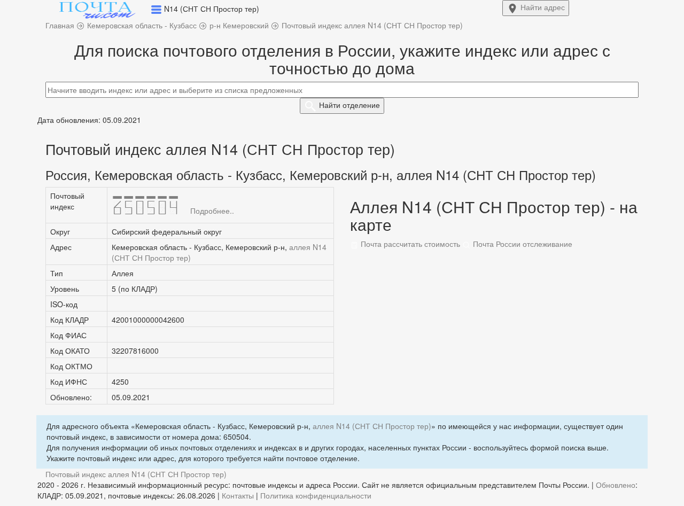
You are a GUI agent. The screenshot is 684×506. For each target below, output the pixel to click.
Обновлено (615, 484)
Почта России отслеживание (521, 243)
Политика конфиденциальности (315, 495)
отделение (349, 104)
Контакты (238, 495)
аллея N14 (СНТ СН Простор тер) (372, 426)
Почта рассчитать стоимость (409, 243)
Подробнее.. (212, 210)
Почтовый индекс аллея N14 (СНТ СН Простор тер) (136, 474)
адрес (542, 7)
